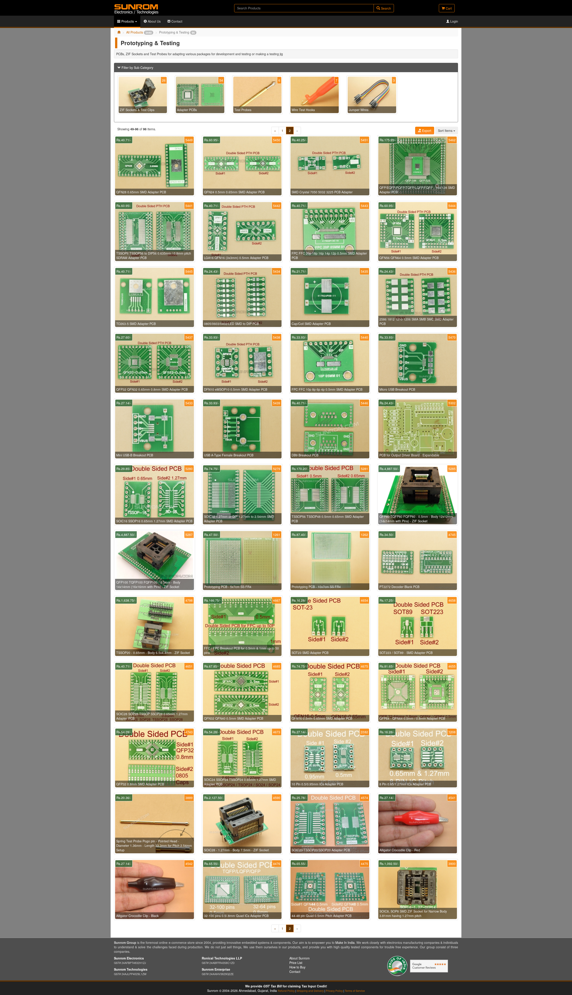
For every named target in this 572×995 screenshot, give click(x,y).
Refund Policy (286, 991)
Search (385, 8)
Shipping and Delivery (310, 991)
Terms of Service (355, 991)
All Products (139, 32)
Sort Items (445, 130)
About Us (154, 21)
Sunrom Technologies (130, 969)
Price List (295, 962)
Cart (448, 8)
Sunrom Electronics (129, 958)
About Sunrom (299, 958)
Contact (176, 21)
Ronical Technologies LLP (222, 958)
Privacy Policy (334, 991)
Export (426, 130)
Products (127, 21)
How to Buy (297, 967)
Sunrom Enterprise (216, 969)
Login (453, 21)
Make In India (345, 942)
